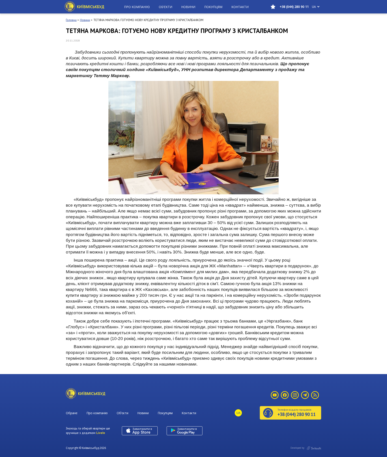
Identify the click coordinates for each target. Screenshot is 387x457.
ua (314, 7)
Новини (188, 7)
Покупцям (213, 7)
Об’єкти (165, 7)
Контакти (240, 7)
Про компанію (137, 7)
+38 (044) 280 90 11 (294, 6)
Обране (71, 413)
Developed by (297, 447)
